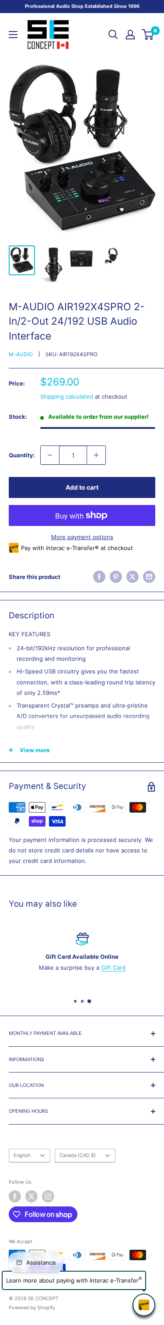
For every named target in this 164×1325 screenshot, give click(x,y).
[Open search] (113, 34)
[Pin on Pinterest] (116, 577)
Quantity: (22, 455)
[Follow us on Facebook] (15, 1196)
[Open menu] (13, 34)
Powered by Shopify (32, 1307)
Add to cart (82, 487)
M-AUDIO (21, 354)
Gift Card (113, 967)
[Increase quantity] (96, 455)
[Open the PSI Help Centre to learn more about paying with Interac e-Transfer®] (144, 1304)
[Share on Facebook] (99, 577)
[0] (148, 34)
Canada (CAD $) (77, 1155)
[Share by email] (149, 577)
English (22, 1155)
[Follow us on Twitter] (31, 1196)
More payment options (82, 536)
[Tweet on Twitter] (132, 577)
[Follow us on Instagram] (48, 1196)
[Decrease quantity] (50, 455)
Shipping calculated (66, 396)
